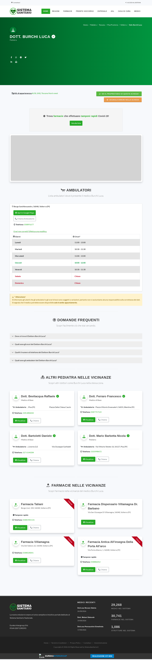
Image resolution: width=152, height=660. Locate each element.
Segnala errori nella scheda (124, 100)
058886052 (95, 561)
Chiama (35, 422)
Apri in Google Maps (25, 213)
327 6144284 (28, 451)
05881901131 (29, 519)
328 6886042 (28, 415)
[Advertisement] (87, 59)
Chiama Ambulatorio (25, 219)
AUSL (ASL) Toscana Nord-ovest (45, 93)
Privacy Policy (75, 642)
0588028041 (28, 552)
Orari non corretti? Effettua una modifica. (30, 231)
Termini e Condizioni (59, 642)
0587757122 (96, 412)
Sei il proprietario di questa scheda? (120, 94)
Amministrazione (100, 642)
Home (46, 642)
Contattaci (16, 2)
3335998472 (96, 450)
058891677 (29, 224)
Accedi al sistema (134, 2)
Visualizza (21, 422)
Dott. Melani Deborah (86, 616)
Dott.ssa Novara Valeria (86, 607)
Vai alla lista (76, 123)
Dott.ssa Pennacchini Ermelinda (90, 626)
